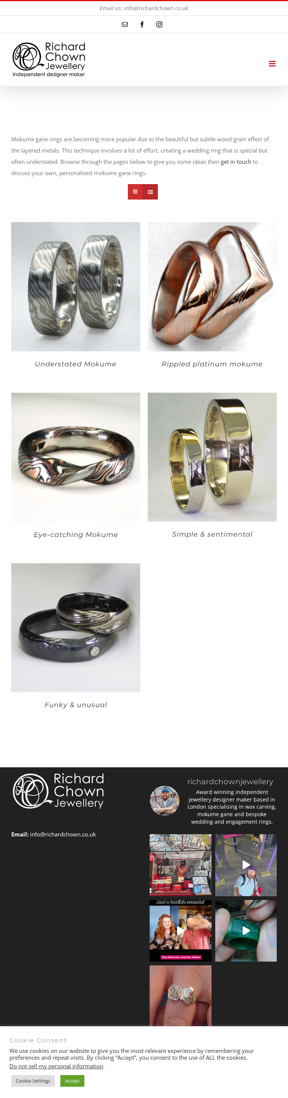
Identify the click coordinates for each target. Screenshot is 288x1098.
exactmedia (232, 1062)
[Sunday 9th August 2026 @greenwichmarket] (246, 865)
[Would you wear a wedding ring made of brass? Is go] (181, 931)
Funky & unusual (76, 705)
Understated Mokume (76, 364)
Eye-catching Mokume (76, 535)
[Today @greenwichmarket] (181, 865)
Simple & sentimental (212, 534)
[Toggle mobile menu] (273, 64)
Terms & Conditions (179, 1062)
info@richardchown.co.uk (63, 834)
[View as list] (150, 192)
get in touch (236, 161)
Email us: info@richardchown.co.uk (144, 8)
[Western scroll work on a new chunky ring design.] (246, 931)
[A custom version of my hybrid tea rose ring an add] (181, 996)
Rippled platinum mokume (212, 364)
